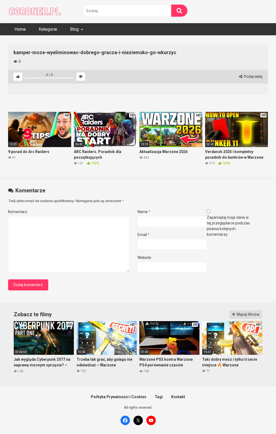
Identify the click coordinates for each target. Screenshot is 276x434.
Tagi (159, 397)
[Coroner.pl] (35, 11)
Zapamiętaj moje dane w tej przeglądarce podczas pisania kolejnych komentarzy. (228, 226)
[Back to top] (258, 417)
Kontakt (178, 397)
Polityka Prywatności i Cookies (118, 397)
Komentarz (17, 212)
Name (143, 212)
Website (144, 257)
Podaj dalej (253, 76)
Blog (74, 29)
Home (20, 29)
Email (143, 234)
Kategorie (48, 29)
